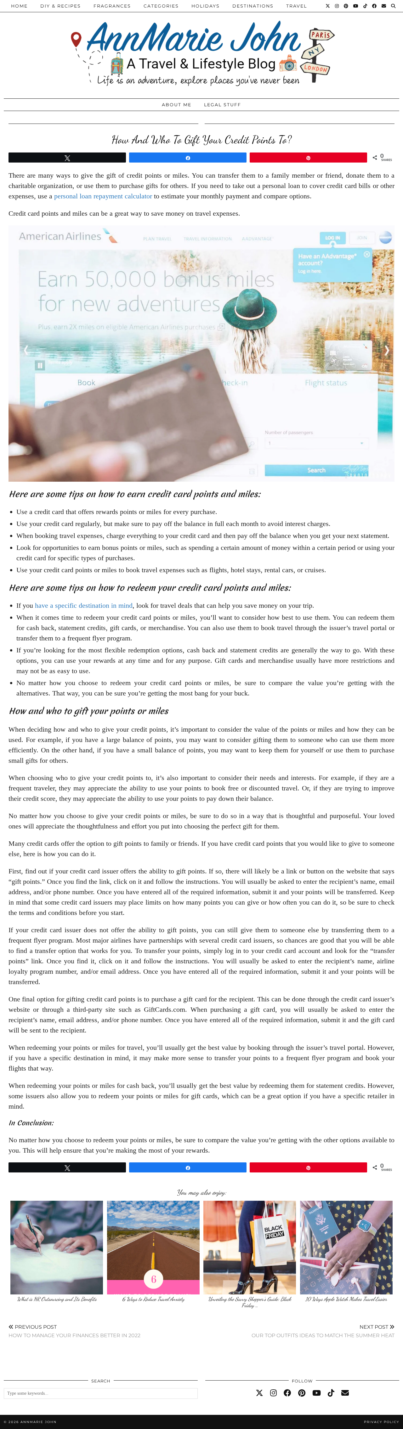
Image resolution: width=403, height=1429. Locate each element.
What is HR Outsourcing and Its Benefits (57, 1299)
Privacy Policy (381, 1422)
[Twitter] (328, 6)
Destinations (253, 6)
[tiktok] (331, 1393)
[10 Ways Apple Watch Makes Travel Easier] (346, 1247)
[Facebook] (374, 6)
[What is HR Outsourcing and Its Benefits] (56, 1247)
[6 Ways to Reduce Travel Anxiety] (153, 1247)
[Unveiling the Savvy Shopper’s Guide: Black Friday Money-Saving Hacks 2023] (249, 1247)
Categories (161, 6)
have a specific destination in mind (84, 605)
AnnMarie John (38, 1422)
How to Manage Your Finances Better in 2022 (74, 1331)
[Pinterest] (346, 6)
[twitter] (259, 1393)
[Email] (384, 6)
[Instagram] (337, 6)
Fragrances (112, 6)
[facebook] (287, 1393)
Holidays (205, 6)
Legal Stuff (222, 105)
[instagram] (273, 1393)
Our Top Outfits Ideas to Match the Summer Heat (323, 1331)
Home (19, 6)
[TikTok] (365, 6)
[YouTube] (356, 6)
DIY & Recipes (60, 6)
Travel (296, 6)
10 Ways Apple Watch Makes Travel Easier (346, 1299)
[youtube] (316, 1393)
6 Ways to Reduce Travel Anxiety (153, 1299)
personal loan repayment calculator (103, 196)
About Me (176, 105)
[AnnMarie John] (201, 47)
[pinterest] (301, 1393)
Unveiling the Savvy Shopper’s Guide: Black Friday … (249, 1302)
